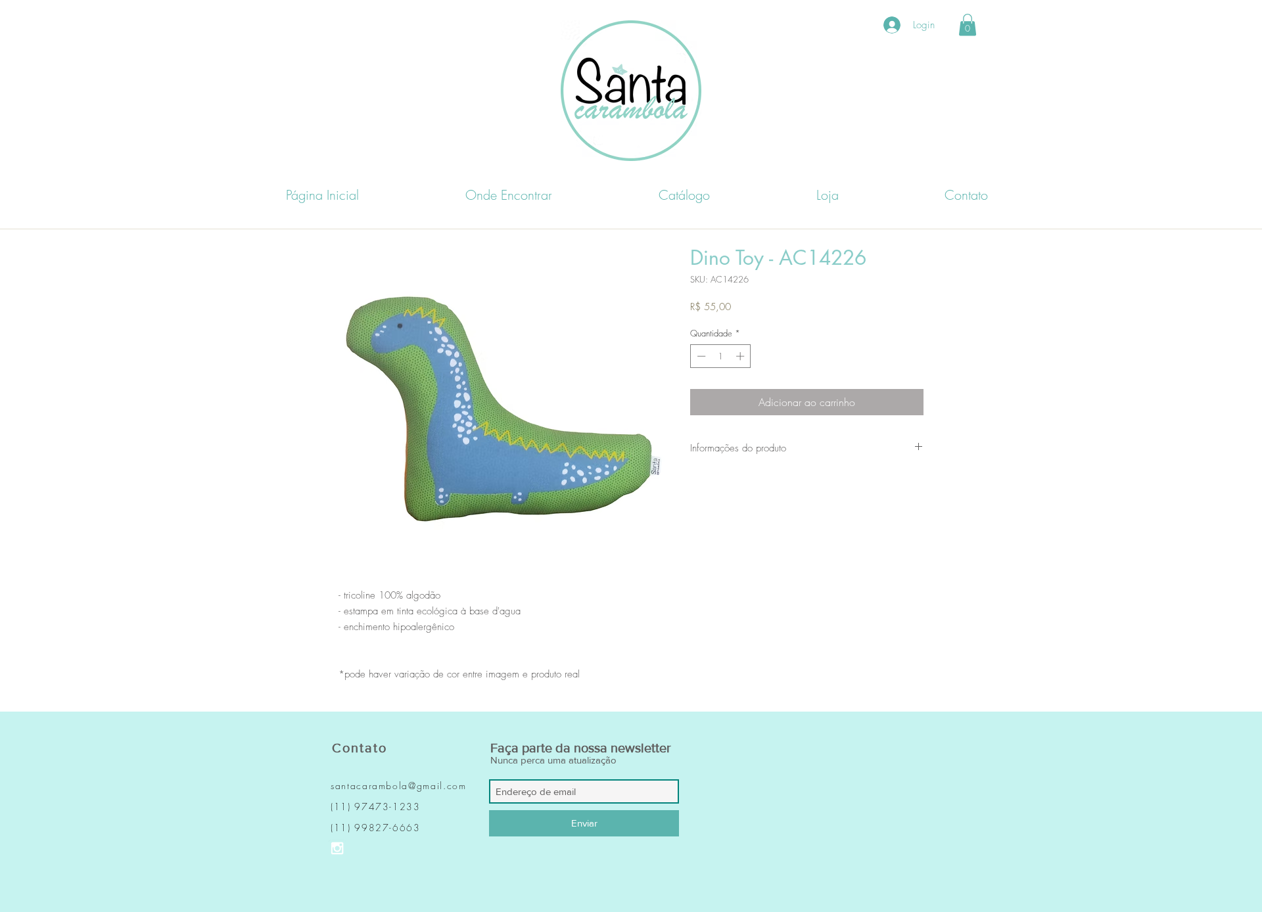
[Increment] (741, 356)
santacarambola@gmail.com (399, 785)
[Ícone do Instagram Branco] (337, 848)
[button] (967, 24)
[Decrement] (700, 356)
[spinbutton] (721, 356)
